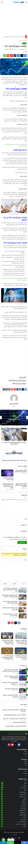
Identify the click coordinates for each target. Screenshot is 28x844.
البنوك (25, 789)
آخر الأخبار (24, 801)
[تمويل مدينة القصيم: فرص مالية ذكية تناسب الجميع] (22, 609)
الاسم (25, 519)
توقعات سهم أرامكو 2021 (19, 383)
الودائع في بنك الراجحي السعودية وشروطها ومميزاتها (11, 676)
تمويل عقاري (23, 805)
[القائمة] (2, 2)
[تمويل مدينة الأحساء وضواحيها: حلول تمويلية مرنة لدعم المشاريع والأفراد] (7, 650)
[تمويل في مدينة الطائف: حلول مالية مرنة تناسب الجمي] (22, 616)
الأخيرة (23, 583)
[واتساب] (4, 55)
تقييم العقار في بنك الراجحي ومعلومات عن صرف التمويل (10, 683)
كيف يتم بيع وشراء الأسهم (14, 419)
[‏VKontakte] (9, 389)
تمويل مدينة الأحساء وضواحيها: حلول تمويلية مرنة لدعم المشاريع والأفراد (7, 657)
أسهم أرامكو (22, 377)
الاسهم (20, 40)
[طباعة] (4, 389)
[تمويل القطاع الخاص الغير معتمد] (23, 690)
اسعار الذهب (23, 808)
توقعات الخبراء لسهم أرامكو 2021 (17, 380)
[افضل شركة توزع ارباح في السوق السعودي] (7, 473)
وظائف (24, 785)
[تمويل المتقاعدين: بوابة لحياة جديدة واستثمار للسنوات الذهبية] (22, 603)
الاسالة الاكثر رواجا (22, 821)
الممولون (24, 803)
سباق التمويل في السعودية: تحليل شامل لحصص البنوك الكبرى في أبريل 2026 (10, 589)
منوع (25, 783)
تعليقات (5, 583)
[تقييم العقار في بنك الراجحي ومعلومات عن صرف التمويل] (23, 684)
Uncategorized (22, 810)
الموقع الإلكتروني (23, 531)
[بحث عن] (26, 2)
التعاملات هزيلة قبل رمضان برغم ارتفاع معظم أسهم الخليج (21, 471)
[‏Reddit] (8, 55)
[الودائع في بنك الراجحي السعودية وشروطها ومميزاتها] (23, 678)
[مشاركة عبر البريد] (6, 389)
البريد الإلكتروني (23, 525)
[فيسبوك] (25, 55)
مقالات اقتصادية (22, 794)
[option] (14, 417)
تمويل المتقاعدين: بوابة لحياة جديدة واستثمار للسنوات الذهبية (10, 602)
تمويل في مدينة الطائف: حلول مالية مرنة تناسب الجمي (10, 614)
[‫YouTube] (12, 622)
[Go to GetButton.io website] (3, 842)
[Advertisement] (14, 20)
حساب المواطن (23, 796)
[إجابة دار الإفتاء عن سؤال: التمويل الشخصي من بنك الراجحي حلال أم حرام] (23, 671)
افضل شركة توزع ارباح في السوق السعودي (8, 478)
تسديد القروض (23, 812)
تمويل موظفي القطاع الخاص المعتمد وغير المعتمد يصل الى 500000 (21, 657)
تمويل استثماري (22, 814)
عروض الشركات (22, 792)
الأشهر (14, 583)
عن (26, 755)
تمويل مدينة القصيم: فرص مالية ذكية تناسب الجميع (14, 36)
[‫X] (21, 55)
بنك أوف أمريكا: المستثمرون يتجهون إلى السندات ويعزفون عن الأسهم (21, 485)
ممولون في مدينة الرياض (21, 824)
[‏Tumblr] (14, 55)
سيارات (24, 826)
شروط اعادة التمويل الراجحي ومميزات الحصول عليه (10, 695)
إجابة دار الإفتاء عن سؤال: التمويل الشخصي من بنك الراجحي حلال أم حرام (10, 670)
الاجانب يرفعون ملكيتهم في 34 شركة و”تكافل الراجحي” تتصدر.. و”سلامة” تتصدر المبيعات (7, 486)
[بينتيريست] (11, 55)
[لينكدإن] (18, 55)
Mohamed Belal (21, 49)
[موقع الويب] (14, 406)
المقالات (24, 817)
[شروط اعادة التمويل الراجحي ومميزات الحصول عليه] (23, 697)
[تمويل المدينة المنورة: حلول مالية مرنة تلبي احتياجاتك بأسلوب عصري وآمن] (22, 597)
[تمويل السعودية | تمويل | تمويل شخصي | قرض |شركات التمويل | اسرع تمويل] (18, 2)
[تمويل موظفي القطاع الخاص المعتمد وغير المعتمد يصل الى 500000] (21, 650)
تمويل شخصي (23, 787)
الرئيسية (24, 40)
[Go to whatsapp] (3, 840)
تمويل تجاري (23, 819)
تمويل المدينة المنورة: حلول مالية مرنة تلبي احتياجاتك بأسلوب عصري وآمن (10, 595)
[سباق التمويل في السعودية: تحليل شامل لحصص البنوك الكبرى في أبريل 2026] (22, 590)
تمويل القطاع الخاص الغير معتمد (11, 689)
